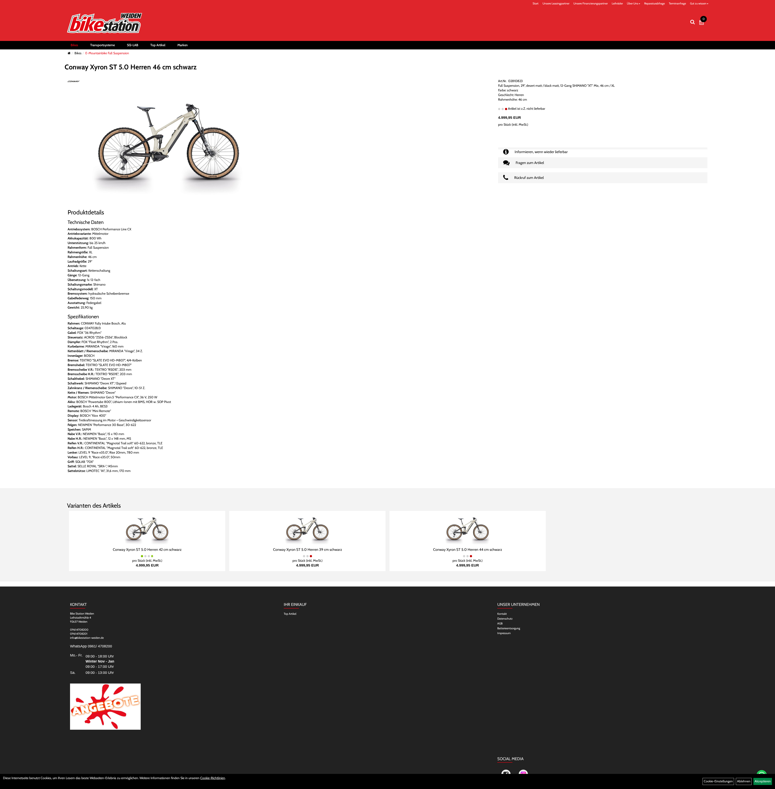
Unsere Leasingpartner (555, 3)
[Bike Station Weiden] (104, 23)
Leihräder (617, 3)
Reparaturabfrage (654, 3)
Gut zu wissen (698, 3)
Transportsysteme (102, 45)
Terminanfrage (677, 3)
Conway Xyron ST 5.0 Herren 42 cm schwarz (147, 549)
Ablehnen (743, 781)
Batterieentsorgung (508, 628)
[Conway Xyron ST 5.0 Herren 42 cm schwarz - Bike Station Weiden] (147, 528)
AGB (500, 623)
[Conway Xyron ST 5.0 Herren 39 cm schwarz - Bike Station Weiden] (307, 528)
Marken (182, 45)
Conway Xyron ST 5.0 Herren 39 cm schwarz (307, 549)
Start (535, 3)
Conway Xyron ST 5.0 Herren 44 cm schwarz (467, 549)
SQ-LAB (132, 45)
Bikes (74, 45)
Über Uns (632, 3)
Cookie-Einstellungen (718, 781)
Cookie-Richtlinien (212, 778)
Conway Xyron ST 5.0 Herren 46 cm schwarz (131, 67)
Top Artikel (157, 45)
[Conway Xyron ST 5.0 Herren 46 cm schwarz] (168, 142)
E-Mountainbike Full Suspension (107, 53)
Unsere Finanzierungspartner (590, 3)
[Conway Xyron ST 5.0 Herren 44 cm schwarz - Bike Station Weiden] (467, 528)
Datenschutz (505, 618)
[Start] (69, 53)
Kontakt (502, 614)
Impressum (504, 633)
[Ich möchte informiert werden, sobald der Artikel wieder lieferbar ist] (602, 148)
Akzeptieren (763, 781)
